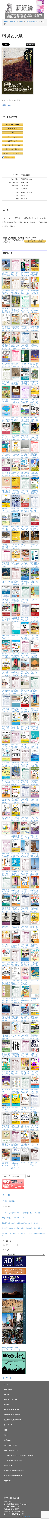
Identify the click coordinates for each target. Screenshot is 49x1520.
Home (6, 22)
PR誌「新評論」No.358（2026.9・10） (13, 1218)
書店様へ (6, 1404)
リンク (6, 1435)
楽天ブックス (12, 141)
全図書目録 (14, 22)
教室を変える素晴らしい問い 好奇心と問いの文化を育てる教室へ (22, 1228)
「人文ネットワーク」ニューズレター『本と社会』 (19, 1455)
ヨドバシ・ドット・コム (12, 145)
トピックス (7, 1440)
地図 (5, 1430)
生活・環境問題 (31, 22)
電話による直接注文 (12, 149)
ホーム (6, 1384)
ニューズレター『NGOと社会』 (13, 1460)
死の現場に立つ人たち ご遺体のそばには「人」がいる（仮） (20, 1223)
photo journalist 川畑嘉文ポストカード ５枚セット (11, 1349)
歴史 (22, 22)
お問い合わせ (8, 1389)
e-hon (13, 133)
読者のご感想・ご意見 (10, 1445)
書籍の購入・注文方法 (10, 1399)
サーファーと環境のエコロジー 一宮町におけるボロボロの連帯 (21, 1213)
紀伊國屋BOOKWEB (12, 124)
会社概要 (6, 1394)
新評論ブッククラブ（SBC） (12, 1409)
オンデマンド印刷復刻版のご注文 (14, 1470)
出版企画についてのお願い (12, 1414)
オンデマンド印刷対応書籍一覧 (13, 1475)
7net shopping (12, 137)
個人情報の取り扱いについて (12, 1419)
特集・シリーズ (8, 1465)
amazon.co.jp (12, 128)
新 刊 (6, 1195)
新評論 (25, 7)
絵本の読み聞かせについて (12, 1450)
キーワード (7, 1378)
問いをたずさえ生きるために (24, 1234)
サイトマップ (8, 1425)
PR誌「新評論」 (9, 1201)
